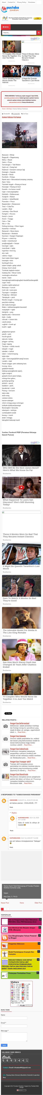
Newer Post (5, 903)
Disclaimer (31, 2)
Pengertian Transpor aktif (20, 762)
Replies (14, 813)
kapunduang (23, 818)
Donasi (17, 1075)
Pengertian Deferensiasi (19, 723)
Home (22, 903)
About (4, 2)
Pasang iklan (10, 1075)
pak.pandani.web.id (15, 102)
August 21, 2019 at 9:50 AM (28, 800)
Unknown (13, 800)
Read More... (22, 732)
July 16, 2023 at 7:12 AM (29, 838)
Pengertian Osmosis (18, 736)
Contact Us (11, 2)
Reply (11, 807)
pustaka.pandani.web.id (11, 98)
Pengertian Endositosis (19, 749)
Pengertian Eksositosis (19, 774)
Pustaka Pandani (18, 1086)
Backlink (23, 1075)
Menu (6, 27)
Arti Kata (25, 113)
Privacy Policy (21, 2)
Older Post (38, 903)
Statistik (29, 1075)
